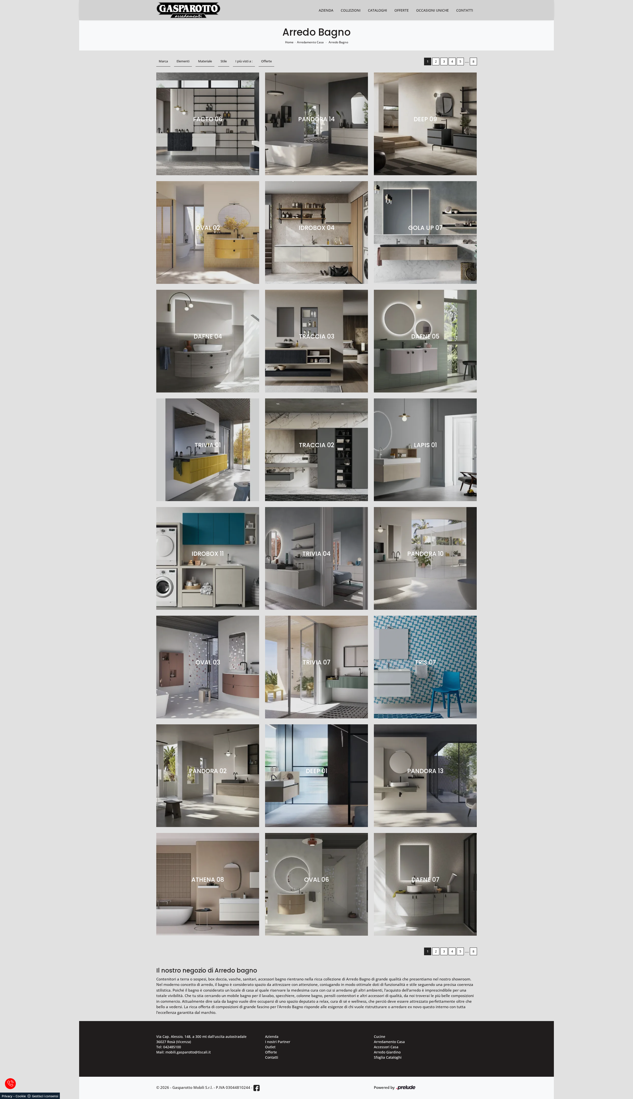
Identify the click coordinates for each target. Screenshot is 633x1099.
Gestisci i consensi (45, 1096)
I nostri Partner (277, 1041)
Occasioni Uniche (432, 10)
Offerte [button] (266, 61)
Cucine (379, 1036)
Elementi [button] (183, 61)
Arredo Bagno (338, 42)
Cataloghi (377, 10)
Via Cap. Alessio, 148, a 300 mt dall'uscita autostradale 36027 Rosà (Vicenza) (201, 1039)
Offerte (401, 10)
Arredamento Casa (310, 42)
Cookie (21, 1096)
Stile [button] (224, 61)
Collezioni (351, 10)
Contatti (464, 10)
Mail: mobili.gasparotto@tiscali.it (183, 1052)
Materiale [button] (205, 61)
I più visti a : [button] (243, 61)
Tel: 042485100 (168, 1047)
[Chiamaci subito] (10, 1083)
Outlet (270, 1047)
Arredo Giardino (387, 1052)
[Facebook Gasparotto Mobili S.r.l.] (256, 1088)
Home (289, 42)
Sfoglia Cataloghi (388, 1057)
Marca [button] (163, 61)
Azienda (326, 10)
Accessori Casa (386, 1047)
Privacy (7, 1096)
